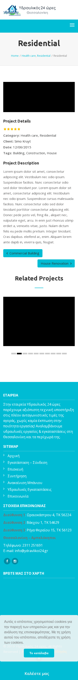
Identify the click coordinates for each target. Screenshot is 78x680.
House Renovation (55, 263)
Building (18, 153)
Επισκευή (15, 469)
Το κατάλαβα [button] (39, 653)
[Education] (34, 331)
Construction (35, 153)
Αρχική (14, 455)
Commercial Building (24, 253)
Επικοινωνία (18, 496)
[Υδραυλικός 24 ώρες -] (30, 10)
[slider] (12, 129)
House (52, 153)
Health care (29, 135)
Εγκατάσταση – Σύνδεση (27, 462)
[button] (25, 643)
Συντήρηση (17, 476)
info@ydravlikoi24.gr (31, 550)
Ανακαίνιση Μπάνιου (25, 482)
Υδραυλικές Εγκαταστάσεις (30, 489)
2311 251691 (32, 545)
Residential (48, 135)
